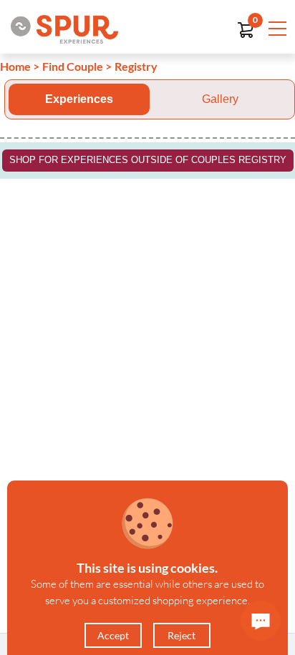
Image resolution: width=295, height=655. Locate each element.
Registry (136, 66)
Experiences (79, 99)
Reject (181, 635)
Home (15, 66)
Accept (113, 635)
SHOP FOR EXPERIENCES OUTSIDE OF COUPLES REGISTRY (147, 159)
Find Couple (72, 66)
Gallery (220, 99)
